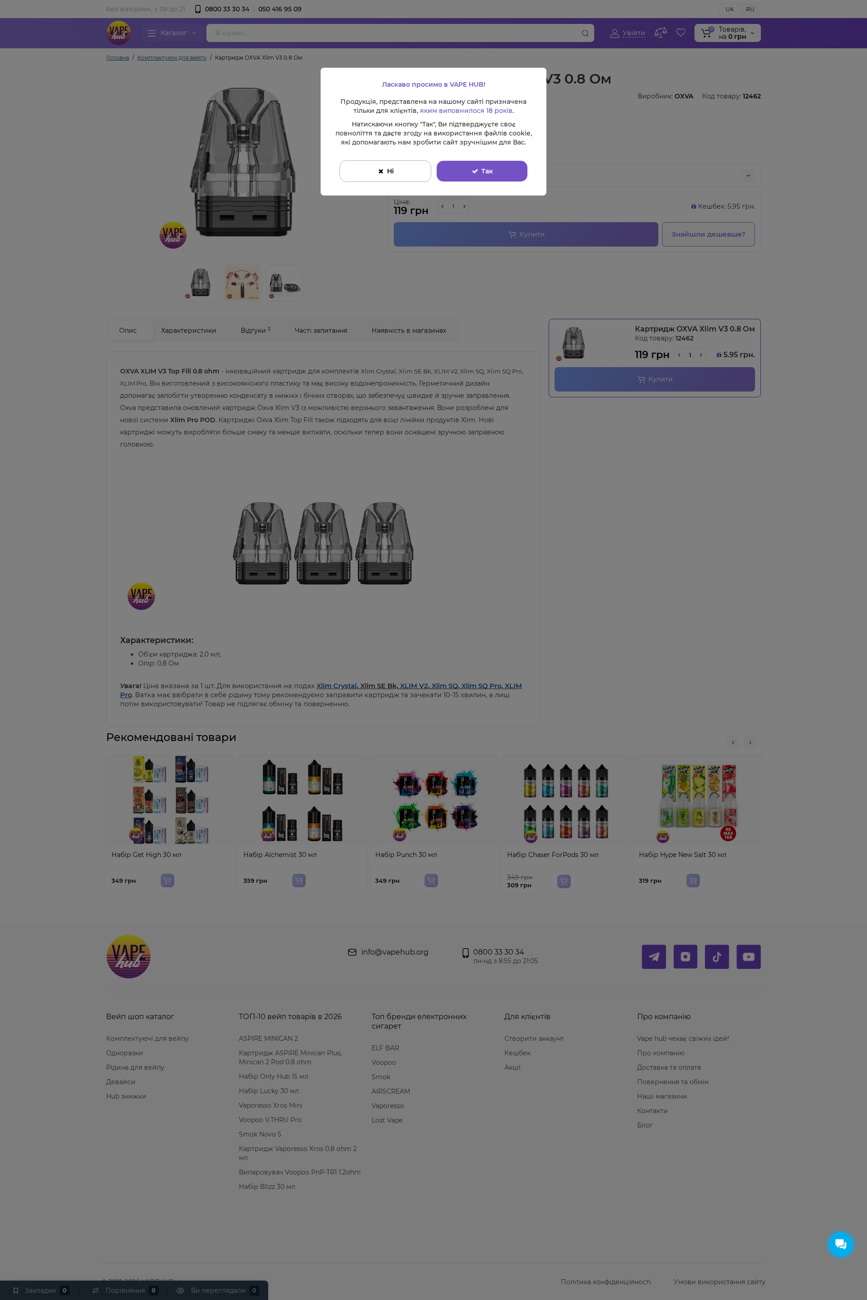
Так (487, 171)
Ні (390, 171)
